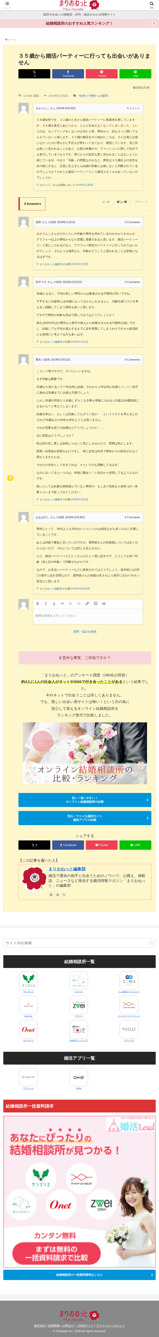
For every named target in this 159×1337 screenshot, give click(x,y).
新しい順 (122, 201)
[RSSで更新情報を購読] (64, 894)
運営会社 (40, 1325)
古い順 (106, 201)
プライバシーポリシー (110, 1325)
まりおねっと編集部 (67, 869)
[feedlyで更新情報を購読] (57, 894)
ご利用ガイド (85, 1325)
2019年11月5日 (84, 184)
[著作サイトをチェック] (51, 894)
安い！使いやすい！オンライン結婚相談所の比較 (85, 799)
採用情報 (54, 1325)
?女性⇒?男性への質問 (93, 95)
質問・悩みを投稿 (84, 631)
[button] (151, 943)
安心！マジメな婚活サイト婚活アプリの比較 (84, 817)
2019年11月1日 (79, 341)
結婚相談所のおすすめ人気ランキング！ (79, 23)
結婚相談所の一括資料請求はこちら (79, 1274)
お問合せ (68, 1325)
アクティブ (141, 201)
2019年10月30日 (80, 588)
